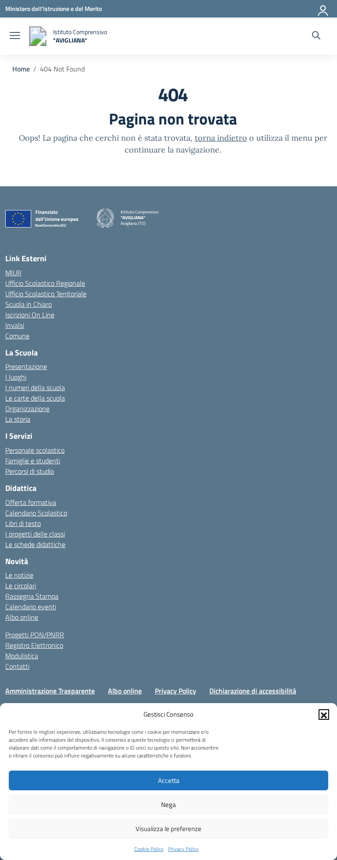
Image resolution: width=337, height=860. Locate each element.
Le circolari (20, 585)
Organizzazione (27, 408)
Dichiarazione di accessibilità (252, 691)
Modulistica (21, 655)
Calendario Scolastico (36, 513)
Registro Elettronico (34, 645)
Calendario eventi (30, 606)
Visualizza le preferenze (168, 829)
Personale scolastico (35, 450)
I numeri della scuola (35, 387)
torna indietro (221, 138)
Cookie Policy (149, 849)
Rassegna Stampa (31, 596)
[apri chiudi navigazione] (15, 36)
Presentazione (26, 366)
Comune (17, 335)
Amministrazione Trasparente (50, 691)
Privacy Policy (183, 849)
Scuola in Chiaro (28, 304)
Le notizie (19, 575)
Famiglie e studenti (32, 460)
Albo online (21, 617)
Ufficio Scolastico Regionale (45, 283)
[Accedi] (323, 8)
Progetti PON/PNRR (34, 634)
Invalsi (14, 325)
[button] (323, 714)
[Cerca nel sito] (316, 36)
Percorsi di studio (29, 471)
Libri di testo (23, 523)
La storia (17, 419)
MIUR (13, 272)
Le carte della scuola (35, 398)
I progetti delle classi (35, 534)
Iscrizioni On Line (29, 314)
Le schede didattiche (35, 544)
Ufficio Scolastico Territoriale (45, 293)
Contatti (17, 666)
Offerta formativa (30, 502)
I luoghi (15, 377)
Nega (168, 805)
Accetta (168, 780)
